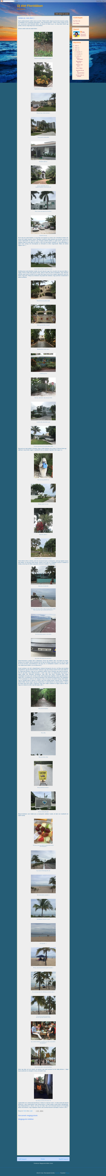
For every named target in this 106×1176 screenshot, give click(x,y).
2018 (76, 45)
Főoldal (43, 1159)
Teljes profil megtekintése (83, 34)
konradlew (57, 1173)
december (78, 52)
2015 (76, 50)
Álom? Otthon (79, 68)
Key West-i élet (76, 21)
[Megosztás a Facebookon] (41, 1111)
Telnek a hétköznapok (79, 58)
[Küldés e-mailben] (36, 1111)
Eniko (83, 32)
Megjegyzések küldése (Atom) (46, 1163)
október (78, 56)
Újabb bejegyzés (22, 1159)
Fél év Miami (76, 23)
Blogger (67, 1173)
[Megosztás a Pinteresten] (42, 1111)
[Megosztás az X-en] (39, 1111)
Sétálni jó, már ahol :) (79, 65)
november (78, 54)
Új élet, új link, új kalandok (80, 75)
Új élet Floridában (30, 5)
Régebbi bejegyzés (63, 1159)
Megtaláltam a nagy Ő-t (79, 62)
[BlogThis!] (38, 1111)
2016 (76, 48)
